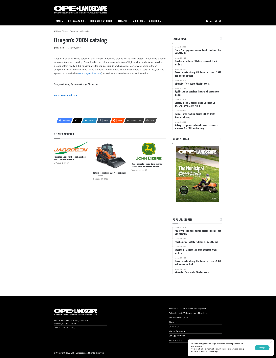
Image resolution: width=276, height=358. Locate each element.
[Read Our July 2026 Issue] (197, 174)
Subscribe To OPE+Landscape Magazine (187, 308)
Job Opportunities (177, 336)
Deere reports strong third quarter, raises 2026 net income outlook (147, 165)
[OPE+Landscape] (80, 10)
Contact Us (174, 326)
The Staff (60, 48)
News (58, 21)
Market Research (177, 331)
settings (214, 351)
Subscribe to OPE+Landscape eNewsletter (188, 313)
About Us (173, 322)
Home (59, 31)
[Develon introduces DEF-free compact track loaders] (110, 155)
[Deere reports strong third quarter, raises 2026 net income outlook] (149, 151)
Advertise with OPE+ (178, 317)
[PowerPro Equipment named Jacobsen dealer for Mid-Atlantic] (71, 147)
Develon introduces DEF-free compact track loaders (109, 174)
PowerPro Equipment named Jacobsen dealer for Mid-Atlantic (70, 158)
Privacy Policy (175, 340)
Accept (262, 347)
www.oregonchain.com (89, 73)
